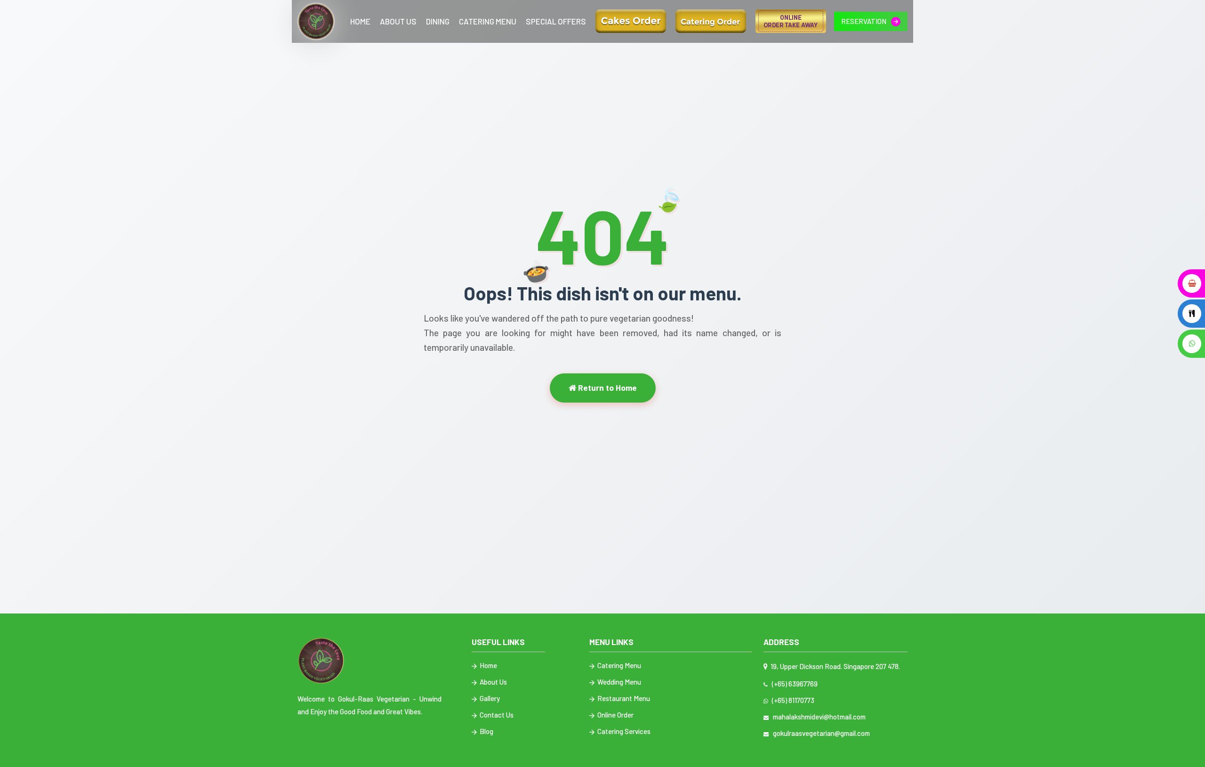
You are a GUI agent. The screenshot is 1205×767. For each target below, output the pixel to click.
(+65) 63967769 (793, 683)
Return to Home (606, 387)
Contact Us (496, 714)
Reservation (864, 21)
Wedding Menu (618, 682)
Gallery (489, 698)
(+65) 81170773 (791, 700)
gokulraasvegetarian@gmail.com (820, 733)
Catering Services (623, 731)
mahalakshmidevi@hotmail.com (818, 716)
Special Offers (556, 21)
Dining (438, 21)
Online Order (615, 714)
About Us (398, 21)
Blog (485, 731)
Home (360, 21)
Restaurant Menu (623, 698)
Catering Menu (487, 21)
